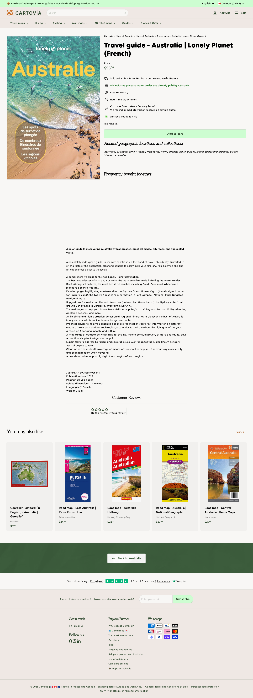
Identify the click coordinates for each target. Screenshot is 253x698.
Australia (109, 151)
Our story (113, 640)
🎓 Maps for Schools (119, 668)
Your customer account (121, 635)
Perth (164, 151)
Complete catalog (118, 663)
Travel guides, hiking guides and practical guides (208, 151)
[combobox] (208, 3)
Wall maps (78, 23)
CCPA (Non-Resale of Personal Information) (124, 690)
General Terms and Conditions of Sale (166, 686)
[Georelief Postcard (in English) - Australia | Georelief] (29, 486)
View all (241, 432)
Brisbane (122, 151)
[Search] (125, 12)
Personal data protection (205, 686)
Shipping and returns (120, 649)
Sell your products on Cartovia (125, 654)
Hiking (39, 23)
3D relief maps (104, 23)
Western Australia (115, 155)
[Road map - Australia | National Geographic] (175, 484)
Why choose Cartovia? (121, 625)
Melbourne (152, 151)
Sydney (172, 151)
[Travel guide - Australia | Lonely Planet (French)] (175, 196)
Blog (110, 644)
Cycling (57, 23)
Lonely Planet (137, 151)
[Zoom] (53, 107)
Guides (126, 23)
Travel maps (17, 23)
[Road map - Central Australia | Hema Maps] (223, 484)
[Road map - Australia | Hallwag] (126, 484)
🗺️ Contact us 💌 (118, 630)
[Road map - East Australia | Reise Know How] (78, 484)
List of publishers (118, 659)
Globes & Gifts (150, 23)
